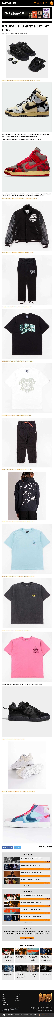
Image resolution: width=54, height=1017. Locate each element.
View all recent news (27, 922)
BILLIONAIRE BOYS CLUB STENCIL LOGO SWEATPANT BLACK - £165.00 (17, 252)
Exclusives (4, 1002)
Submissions (17, 994)
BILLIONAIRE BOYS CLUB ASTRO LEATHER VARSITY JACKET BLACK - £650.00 (19, 198)
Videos (3, 1000)
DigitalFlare (18, 1008)
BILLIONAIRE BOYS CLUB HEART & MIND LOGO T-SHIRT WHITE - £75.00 (17, 361)
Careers (16, 996)
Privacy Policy (17, 1000)
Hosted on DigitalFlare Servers (7, 1009)
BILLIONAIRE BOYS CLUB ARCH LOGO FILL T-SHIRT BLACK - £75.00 (16, 307)
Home (4, 22)
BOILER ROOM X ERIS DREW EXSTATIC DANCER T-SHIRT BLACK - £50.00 (18, 576)
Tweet (18, 847)
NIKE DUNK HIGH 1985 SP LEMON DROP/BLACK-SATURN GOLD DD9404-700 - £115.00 (21, 80)
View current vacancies (27, 938)
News (7, 22)
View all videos (27, 885)
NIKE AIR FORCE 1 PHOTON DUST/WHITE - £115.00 (13, 739)
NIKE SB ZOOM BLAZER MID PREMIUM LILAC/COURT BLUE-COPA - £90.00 (18, 791)
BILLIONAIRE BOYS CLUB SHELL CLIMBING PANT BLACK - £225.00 (16, 415)
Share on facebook (8, 847)
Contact (16, 998)
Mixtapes (4, 998)
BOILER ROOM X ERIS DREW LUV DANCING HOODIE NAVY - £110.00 (17, 469)
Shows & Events (5, 1004)
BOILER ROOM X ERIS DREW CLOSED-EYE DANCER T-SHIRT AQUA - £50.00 (18, 522)
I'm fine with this (45, 1014)
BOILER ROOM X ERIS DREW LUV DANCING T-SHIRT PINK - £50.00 (16, 630)
